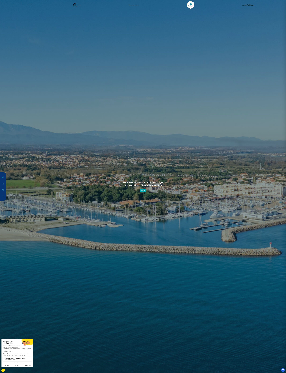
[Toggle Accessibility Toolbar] (283, 370)
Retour (143, 190)
